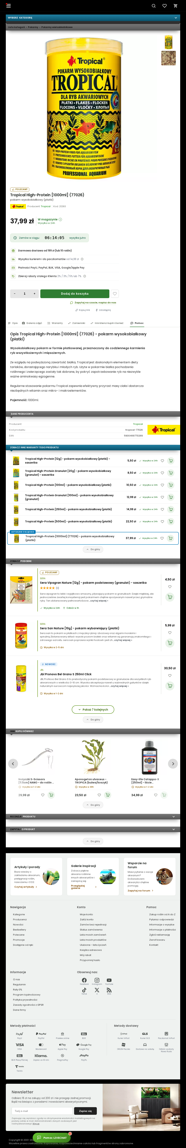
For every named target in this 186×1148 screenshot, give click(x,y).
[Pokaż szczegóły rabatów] (84, 276)
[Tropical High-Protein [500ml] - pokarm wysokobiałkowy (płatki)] (16, 521)
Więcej (36, 1123)
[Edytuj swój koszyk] (175, 5)
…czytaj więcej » (98, 600)
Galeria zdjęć (34, 323)
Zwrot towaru (157, 940)
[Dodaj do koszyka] (169, 597)
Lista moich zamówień (93, 934)
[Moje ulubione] (164, 6)
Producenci (20, 919)
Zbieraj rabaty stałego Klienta (37, 276)
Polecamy (21, 189)
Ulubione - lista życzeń (93, 945)
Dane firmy (19, 1010)
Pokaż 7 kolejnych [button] (95, 710)
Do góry (95, 549)
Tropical (138, 424)
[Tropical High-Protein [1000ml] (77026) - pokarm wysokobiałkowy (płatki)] (83, 108)
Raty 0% (17, 989)
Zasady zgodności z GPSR (28, 1005)
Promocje (19, 940)
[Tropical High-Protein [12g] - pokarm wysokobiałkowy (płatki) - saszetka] (16, 460)
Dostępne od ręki (23, 945)
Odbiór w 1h (72, 608)
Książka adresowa (91, 950)
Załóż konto (87, 919)
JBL (42, 670)
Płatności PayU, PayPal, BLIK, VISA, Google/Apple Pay (51, 267)
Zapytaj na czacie (86, 302)
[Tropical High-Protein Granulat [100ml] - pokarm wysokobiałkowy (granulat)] (16, 497)
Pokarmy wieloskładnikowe (56, 27)
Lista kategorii (16, 27)
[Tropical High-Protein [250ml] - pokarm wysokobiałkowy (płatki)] (16, 509)
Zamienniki (78, 323)
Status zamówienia (91, 929)
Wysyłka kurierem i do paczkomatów (42, 259)
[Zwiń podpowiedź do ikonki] (104, 1131)
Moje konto (86, 914)
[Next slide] (173, 764)
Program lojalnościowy (26, 994)
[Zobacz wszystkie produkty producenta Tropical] (18, 206)
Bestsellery (19, 929)
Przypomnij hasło (90, 960)
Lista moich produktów (93, 940)
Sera (42, 578)
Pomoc (139, 323)
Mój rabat (85, 955)
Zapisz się (85, 1111)
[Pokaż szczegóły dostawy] (82, 259)
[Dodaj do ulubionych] (115, 294)
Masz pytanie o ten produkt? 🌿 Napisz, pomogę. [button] (86, 1136)
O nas (16, 979)
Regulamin (19, 984)
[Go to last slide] (13, 764)
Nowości (18, 924)
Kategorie (19, 914)
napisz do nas (107, 302)
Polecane (19, 934)
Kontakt (153, 945)
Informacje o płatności (162, 929)
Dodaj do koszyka (75, 293)
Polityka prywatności (25, 999)
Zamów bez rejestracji (93, 924)
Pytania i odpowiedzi (161, 919)
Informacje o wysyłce (161, 924)
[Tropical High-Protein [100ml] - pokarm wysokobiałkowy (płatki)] (16, 485)
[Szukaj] (153, 6)
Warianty (57, 323)
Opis (15, 323)
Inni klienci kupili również (109, 323)
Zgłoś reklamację (159, 934)
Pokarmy (33, 27)
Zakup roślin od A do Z (162, 914)
